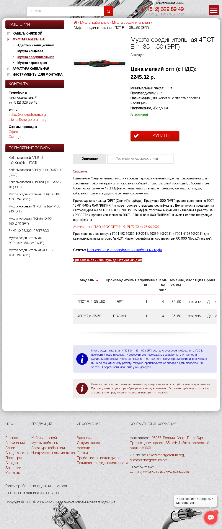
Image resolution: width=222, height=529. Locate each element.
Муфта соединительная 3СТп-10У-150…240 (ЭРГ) (26, 241)
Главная (11, 438)
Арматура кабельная (31, 68)
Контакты (13, 473)
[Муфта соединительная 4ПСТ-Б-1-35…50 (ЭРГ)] (99, 63)
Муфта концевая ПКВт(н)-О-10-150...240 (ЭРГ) (30, 221)
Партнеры (13, 458)
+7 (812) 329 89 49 (162, 9)
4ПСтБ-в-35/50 (89, 316)
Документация (88, 443)
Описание (90, 159)
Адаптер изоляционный (35, 45)
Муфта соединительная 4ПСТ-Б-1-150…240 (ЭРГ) (33, 253)
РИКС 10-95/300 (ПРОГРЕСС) (29, 231)
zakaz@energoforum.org (27, 114)
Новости (83, 448)
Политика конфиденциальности (102, 463)
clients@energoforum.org (27, 119)
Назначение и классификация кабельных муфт (124, 250)
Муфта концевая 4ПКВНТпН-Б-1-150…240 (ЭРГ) (36, 209)
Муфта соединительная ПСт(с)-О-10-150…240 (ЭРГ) (34, 197)
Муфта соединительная (35, 57)
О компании (15, 443)
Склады (15, 137)
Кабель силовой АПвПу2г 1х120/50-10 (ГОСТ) (35, 173)
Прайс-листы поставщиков (98, 458)
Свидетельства (17, 453)
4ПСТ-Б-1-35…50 (91, 301)
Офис (13, 132)
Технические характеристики (137, 159)
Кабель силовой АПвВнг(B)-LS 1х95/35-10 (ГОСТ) (36, 185)
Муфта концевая (30, 51)
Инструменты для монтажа (37, 74)
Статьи (82, 453)
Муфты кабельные (29, 39)
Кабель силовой (27, 33)
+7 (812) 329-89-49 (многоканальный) (159, 472)
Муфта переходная (32, 63)
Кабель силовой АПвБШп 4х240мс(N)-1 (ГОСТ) (26, 160)
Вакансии (13, 468)
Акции (10, 448)
